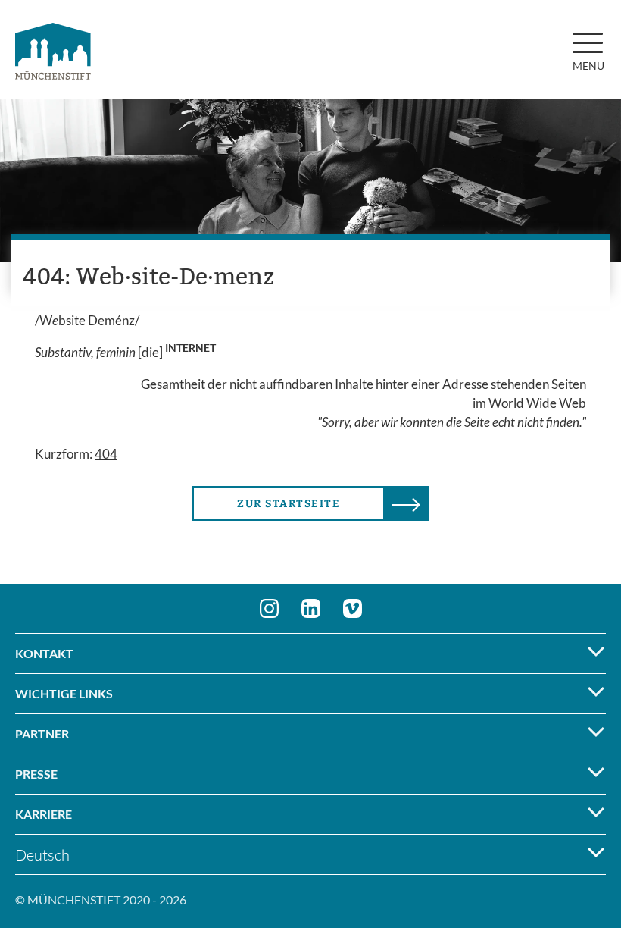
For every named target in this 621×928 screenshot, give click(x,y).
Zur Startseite (288, 503)
